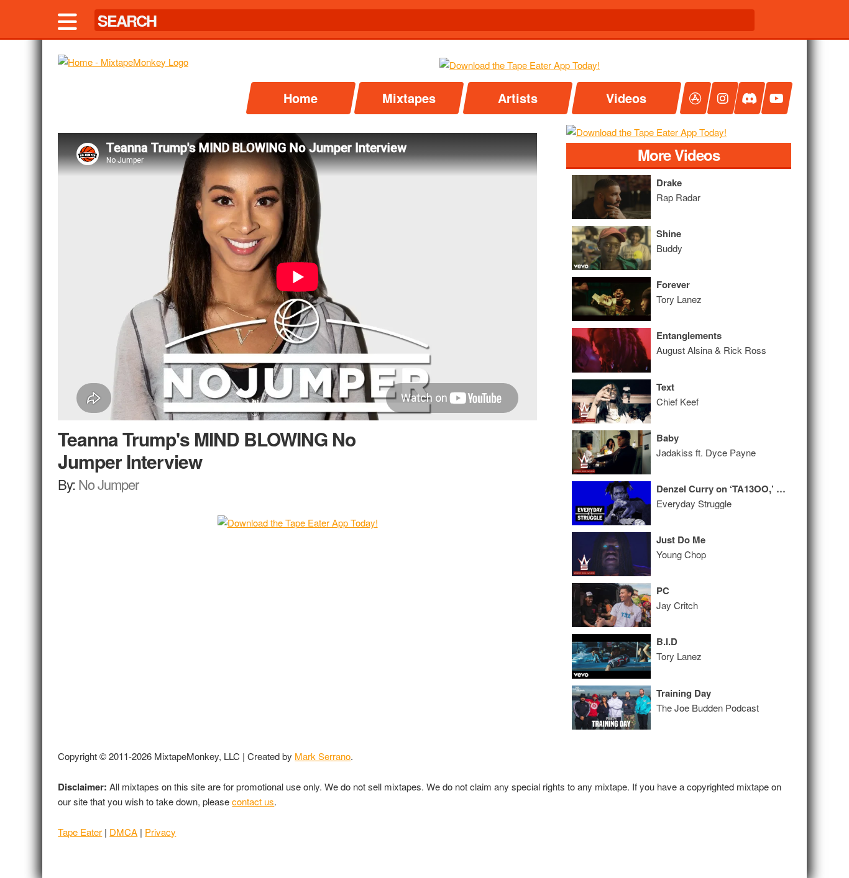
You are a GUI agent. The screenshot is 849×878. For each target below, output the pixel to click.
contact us (253, 801)
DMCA (123, 831)
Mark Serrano (323, 756)
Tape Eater (80, 831)
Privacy (160, 831)
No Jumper (108, 484)
